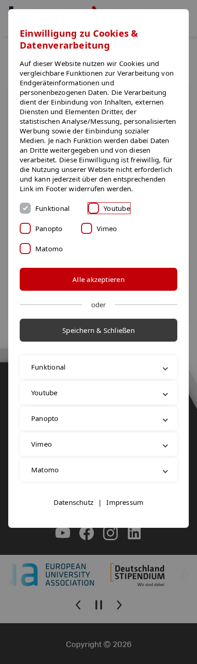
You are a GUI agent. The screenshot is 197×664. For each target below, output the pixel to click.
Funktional (52, 208)
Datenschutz (73, 521)
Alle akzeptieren (98, 279)
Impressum (124, 521)
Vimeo (107, 228)
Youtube (117, 208)
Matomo (49, 248)
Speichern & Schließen (98, 330)
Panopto (49, 228)
